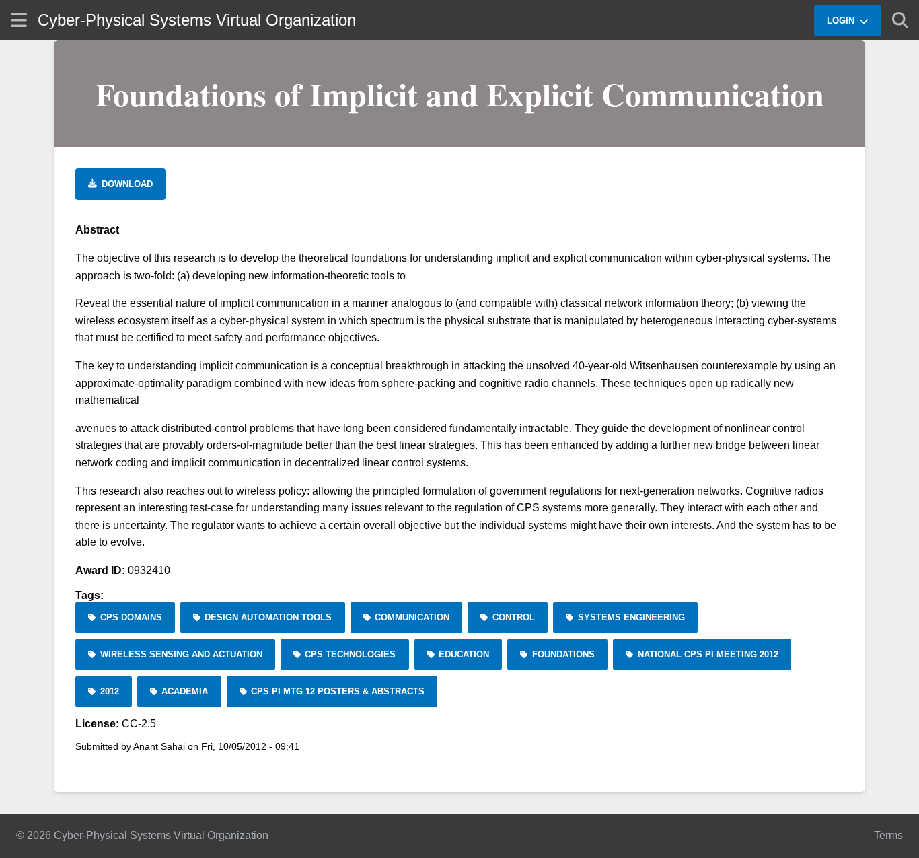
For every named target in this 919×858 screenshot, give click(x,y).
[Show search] (900, 20)
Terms (888, 835)
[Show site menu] (19, 20)
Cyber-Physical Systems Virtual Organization (197, 20)
